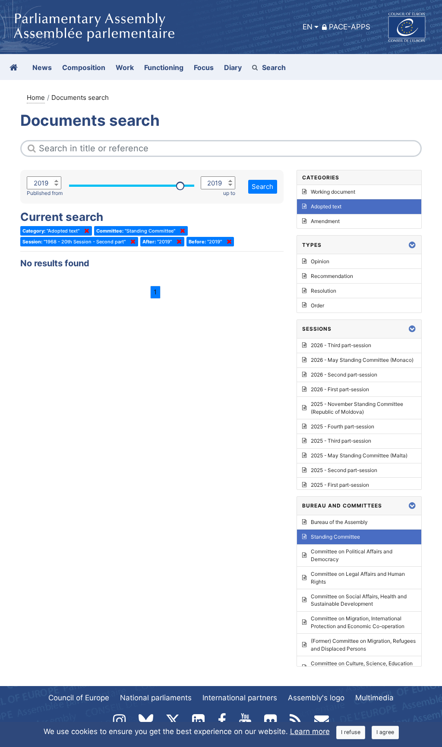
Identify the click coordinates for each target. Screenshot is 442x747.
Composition (83, 67)
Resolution (323, 290)
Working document (333, 191)
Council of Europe (78, 697)
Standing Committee (335, 536)
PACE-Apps (349, 26)
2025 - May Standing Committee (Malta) (359, 455)
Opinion (320, 261)
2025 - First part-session (340, 485)
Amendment (325, 221)
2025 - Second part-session (344, 470)
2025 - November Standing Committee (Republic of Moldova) (357, 408)
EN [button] (308, 26)
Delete (85, 231)
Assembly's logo (316, 697)
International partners (239, 697)
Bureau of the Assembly (339, 522)
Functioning (163, 67)
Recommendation (332, 276)
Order (317, 305)
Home (36, 97)
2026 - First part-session (340, 389)
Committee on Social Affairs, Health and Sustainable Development (359, 600)
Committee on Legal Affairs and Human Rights (358, 578)
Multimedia (374, 697)
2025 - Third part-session (341, 440)
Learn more (310, 731)
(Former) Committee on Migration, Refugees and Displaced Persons (363, 645)
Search (274, 67)
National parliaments (156, 697)
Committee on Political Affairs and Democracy (351, 555)
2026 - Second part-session (344, 374)
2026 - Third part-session (341, 345)
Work (125, 67)
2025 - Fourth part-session (342, 426)
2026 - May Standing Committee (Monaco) (362, 360)
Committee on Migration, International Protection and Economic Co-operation (357, 622)
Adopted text (326, 206)
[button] (412, 245)
